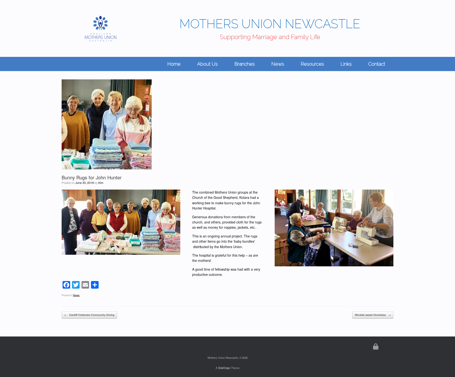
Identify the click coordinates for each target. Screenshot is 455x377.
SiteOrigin (224, 368)
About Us (207, 64)
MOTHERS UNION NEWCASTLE (269, 24)
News (277, 64)
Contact (376, 64)
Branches (244, 64)
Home (174, 64)
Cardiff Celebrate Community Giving (89, 315)
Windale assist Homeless (373, 315)
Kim (100, 183)
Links (346, 64)
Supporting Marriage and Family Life (270, 37)
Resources (312, 64)
